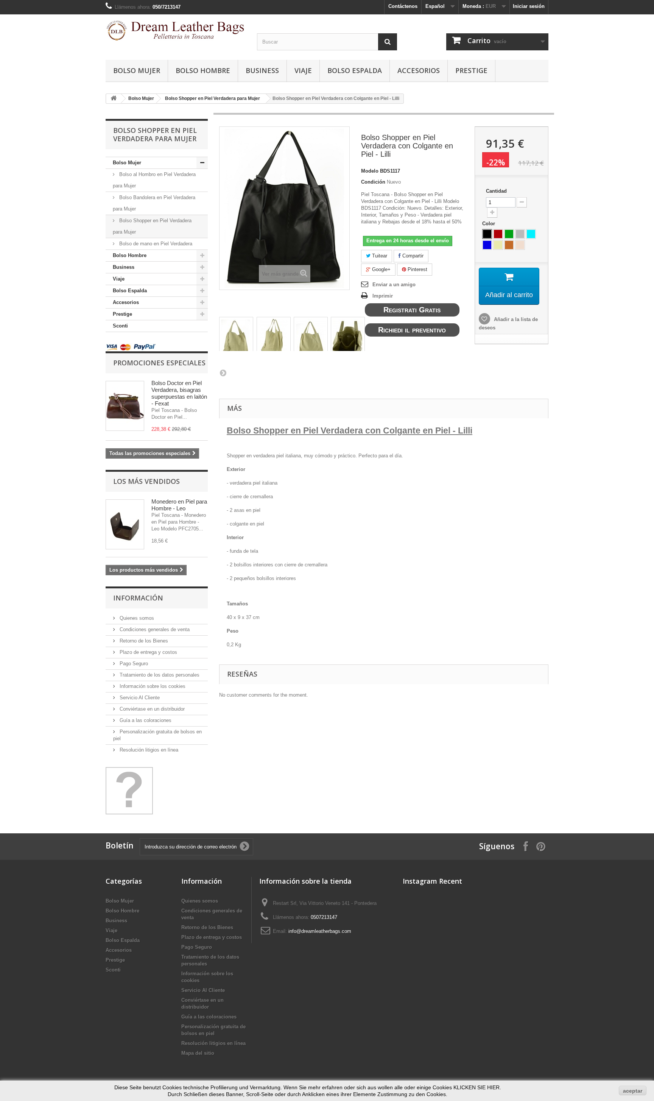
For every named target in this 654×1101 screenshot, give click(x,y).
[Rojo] (498, 234)
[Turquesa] (531, 234)
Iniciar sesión (529, 6)
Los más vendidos (146, 481)
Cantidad (496, 191)
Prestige (471, 70)
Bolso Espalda (354, 70)
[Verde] (509, 234)
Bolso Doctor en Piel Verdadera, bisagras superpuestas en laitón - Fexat (179, 393)
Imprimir (382, 296)
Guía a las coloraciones (144, 720)
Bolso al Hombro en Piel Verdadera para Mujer (154, 180)
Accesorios (418, 70)
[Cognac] (509, 245)
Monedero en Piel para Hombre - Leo (179, 505)
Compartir (412, 256)
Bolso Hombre (203, 70)
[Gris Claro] (520, 234)
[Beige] (498, 245)
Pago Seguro (133, 663)
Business (262, 70)
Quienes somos (136, 618)
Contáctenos (402, 6)
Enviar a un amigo (394, 284)
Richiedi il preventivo (412, 330)
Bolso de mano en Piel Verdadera (155, 243)
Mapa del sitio (197, 1053)
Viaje (303, 70)
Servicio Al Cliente (139, 697)
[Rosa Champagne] (520, 245)
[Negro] (487, 234)
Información (138, 597)
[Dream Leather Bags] (176, 30)
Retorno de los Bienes (143, 641)
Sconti (120, 326)
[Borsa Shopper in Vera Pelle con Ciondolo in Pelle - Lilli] (236, 338)
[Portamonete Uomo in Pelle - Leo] (125, 524)
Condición (373, 182)
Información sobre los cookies (151, 686)
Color (489, 223)
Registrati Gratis (412, 310)
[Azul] (487, 245)
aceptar (632, 1091)
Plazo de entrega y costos (147, 652)
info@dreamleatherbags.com (319, 931)
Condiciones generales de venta (154, 629)
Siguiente (223, 372)
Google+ (381, 269)
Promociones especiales (159, 362)
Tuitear (379, 256)
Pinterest (416, 269)
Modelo (369, 171)
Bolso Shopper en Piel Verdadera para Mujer (212, 98)
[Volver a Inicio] (113, 98)
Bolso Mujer (136, 70)
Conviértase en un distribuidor (151, 709)
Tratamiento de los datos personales (158, 675)
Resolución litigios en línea (148, 750)
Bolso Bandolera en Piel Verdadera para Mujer (154, 203)
